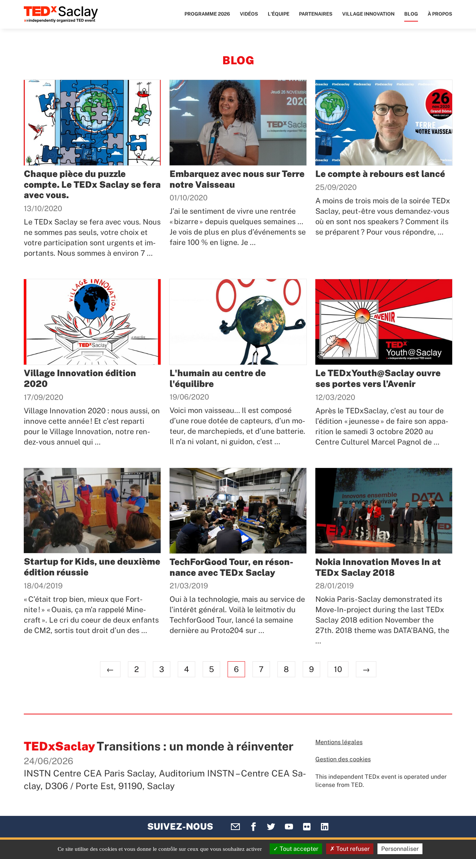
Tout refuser (352, 848)
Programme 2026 (207, 14)
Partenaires (315, 14)
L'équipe (278, 14)
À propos (440, 14)
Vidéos (249, 14)
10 (338, 669)
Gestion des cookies (343, 759)
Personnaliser (400, 848)
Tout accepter (298, 848)
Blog (411, 14)
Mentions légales (339, 742)
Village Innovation (368, 14)
